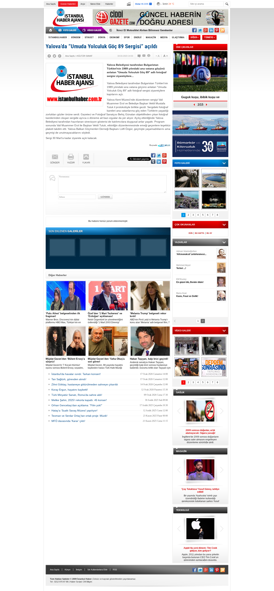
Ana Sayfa (51, 4)
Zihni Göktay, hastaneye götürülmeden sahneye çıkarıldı (84, 384)
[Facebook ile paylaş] (194, 30)
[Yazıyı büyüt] (165, 56)
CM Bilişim (87, 582)
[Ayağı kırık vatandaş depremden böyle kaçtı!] (213, 346)
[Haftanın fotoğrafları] (213, 199)
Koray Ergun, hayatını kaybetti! (69, 389)
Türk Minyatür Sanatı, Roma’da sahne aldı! (76, 394)
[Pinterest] (164, 161)
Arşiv (83, 4)
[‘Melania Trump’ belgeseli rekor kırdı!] (150, 295)
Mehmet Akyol (183, 267)
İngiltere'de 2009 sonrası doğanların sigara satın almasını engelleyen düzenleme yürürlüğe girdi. (200, 436)
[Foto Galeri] (68, 30)
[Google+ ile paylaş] (205, 30)
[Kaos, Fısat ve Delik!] (221, 295)
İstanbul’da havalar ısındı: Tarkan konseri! (76, 374)
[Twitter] (54, 56)
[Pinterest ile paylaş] (217, 30)
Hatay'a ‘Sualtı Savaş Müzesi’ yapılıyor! (74, 410)
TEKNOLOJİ (182, 510)
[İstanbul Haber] (69, 26)
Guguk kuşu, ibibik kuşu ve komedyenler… (200, 98)
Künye (67, 569)
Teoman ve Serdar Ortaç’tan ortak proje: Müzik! (79, 415)
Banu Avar (187, 294)
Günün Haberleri (68, 4)
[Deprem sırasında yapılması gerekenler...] (213, 367)
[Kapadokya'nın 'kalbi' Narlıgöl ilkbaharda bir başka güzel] (213, 178)
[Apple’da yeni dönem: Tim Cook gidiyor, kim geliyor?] (200, 529)
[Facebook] (49, 56)
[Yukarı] (86, 158)
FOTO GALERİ (182, 163)
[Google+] (59, 56)
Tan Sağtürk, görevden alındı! (68, 379)
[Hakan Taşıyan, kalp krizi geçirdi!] (150, 341)
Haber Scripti (76, 582)
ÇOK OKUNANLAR (185, 224)
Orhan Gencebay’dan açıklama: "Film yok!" (76, 405)
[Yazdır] (149, 56)
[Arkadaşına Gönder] (144, 56)
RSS (115, 569)
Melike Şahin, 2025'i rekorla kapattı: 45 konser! (79, 400)
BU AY (209, 233)
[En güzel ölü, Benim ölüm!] (221, 281)
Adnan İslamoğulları (191, 253)
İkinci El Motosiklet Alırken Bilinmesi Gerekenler (144, 30)
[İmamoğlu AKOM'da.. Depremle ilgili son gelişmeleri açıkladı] (186, 367)
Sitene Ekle (95, 4)
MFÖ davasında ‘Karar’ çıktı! (68, 420)
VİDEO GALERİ (182, 330)
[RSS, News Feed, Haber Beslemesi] (222, 30)
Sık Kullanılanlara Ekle (97, 569)
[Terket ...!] (221, 267)
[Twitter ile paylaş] (200, 30)
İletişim (79, 569)
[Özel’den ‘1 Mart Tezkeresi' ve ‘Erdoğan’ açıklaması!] (108, 295)
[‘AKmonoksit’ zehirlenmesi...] (221, 253)
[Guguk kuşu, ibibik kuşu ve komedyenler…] (200, 71)
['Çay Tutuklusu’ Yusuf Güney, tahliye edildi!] (200, 470)
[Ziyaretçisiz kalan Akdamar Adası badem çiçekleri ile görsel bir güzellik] (186, 199)
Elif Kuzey (190, 280)
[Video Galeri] (92, 30)
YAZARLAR (181, 242)
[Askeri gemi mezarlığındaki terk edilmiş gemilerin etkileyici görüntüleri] (186, 178)
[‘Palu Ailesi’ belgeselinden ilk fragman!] (66, 295)
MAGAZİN (181, 451)
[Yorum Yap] (139, 56)
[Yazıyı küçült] (157, 56)
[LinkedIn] (159, 161)
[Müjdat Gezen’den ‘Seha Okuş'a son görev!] (108, 341)
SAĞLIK (180, 392)
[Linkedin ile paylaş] (211, 30)
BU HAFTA (199, 233)
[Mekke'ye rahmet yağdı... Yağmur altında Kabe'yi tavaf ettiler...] (186, 346)
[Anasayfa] (51, 30)
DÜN (191, 233)
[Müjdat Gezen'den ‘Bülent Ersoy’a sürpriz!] (66, 341)
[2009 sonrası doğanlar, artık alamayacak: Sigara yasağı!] (200, 411)
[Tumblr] (153, 161)
